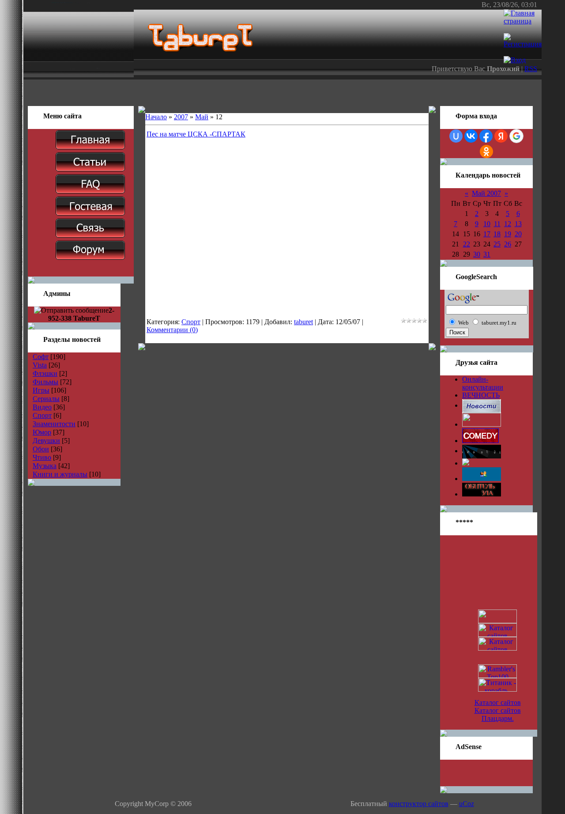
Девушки (46, 440)
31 (486, 254)
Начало (156, 117)
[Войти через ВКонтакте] (471, 136)
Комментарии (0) (172, 329)
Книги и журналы (60, 474)
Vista (40, 365)
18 (497, 234)
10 (486, 223)
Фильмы (45, 382)
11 (497, 223)
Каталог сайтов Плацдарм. (498, 714)
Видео (42, 407)
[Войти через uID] (456, 136)
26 (507, 244)
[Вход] (515, 60)
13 (518, 223)
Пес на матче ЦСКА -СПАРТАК (196, 134)
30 (476, 254)
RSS (530, 68)
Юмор (42, 432)
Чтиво (42, 457)
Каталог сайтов (498, 702)
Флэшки (45, 373)
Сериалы (46, 398)
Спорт (42, 415)
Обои (41, 449)
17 (486, 234)
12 (507, 223)
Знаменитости (54, 424)
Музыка (44, 465)
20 (518, 234)
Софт (41, 356)
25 (497, 244)
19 (507, 234)
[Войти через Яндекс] (501, 136)
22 (466, 244)
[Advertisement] (282, 93)
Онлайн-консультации (482, 383)
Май (201, 117)
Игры (41, 390)
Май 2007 (486, 193)
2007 (181, 117)
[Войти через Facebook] (486, 136)
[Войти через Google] (516, 136)
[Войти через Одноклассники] (486, 151)
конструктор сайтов (418, 803)
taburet (303, 322)
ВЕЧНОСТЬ (481, 395)
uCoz (466, 803)
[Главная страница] (523, 21)
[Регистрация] (523, 44)
